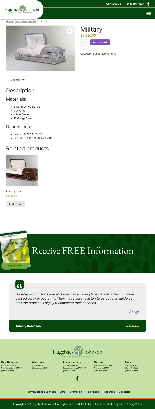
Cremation (76, 383)
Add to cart (100, 42)
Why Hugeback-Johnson (42, 383)
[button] (149, 13)
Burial (63, 383)
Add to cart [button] (16, 204)
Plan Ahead (92, 383)
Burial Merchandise (25, 21)
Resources (109, 383)
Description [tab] (18, 79)
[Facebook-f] (77, 370)
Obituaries (124, 383)
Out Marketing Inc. (107, 395)
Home (9, 21)
